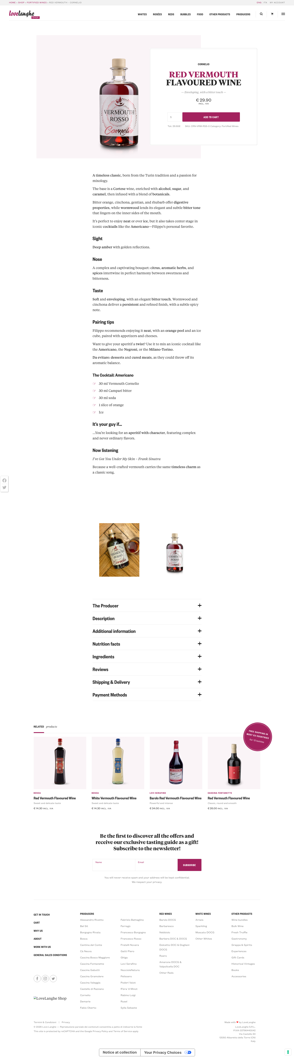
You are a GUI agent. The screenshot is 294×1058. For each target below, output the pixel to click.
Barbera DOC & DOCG (173, 938)
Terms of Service (122, 1031)
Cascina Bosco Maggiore (95, 957)
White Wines (203, 913)
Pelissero (126, 976)
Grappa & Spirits (242, 944)
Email (141, 862)
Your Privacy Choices (163, 1052)
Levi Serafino (158, 793)
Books (235, 970)
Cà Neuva (86, 951)
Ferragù (125, 926)
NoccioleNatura (130, 970)
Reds (171, 14)
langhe (21, 14)
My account (277, 2)
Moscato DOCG (204, 932)
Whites (142, 14)
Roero (163, 955)
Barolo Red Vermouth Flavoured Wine (176, 798)
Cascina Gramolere (92, 976)
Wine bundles (240, 919)
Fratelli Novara (130, 944)
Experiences (239, 951)
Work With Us (42, 947)
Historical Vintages (243, 963)
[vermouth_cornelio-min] (118, 96)
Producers (243, 14)
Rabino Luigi (128, 995)
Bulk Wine (238, 926)
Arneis (199, 919)
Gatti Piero (127, 951)
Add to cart (211, 117)
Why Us (38, 930)
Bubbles (185, 14)
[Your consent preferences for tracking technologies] (288, 1052)
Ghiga (124, 957)
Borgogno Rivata (90, 932)
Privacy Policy (100, 1031)
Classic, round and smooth (222, 803)
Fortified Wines (37, 2)
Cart (37, 922)
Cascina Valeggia (90, 982)
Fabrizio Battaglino (132, 919)
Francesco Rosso (131, 938)
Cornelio (85, 995)
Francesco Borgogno (133, 932)
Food (200, 14)
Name (98, 862)
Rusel (124, 1001)
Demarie (85, 1001)
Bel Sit (84, 926)
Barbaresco (166, 926)
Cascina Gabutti (90, 970)
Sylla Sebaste (129, 1007)
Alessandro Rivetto (92, 919)
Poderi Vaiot (128, 982)
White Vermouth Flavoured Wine (114, 798)
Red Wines (165, 913)
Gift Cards (238, 957)
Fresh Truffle (240, 932)
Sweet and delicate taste (47, 803)
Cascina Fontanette (220, 793)
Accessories (239, 976)
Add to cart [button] (43, 815)
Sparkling (201, 926)
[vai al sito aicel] (50, 1002)
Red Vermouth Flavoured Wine (55, 798)
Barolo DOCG (167, 919)
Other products (219, 14)
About (38, 938)
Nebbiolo (164, 932)
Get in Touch (42, 914)
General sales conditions (50, 955)
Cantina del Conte (91, 944)
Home (12, 2)
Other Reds (166, 972)
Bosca (37, 793)
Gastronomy (239, 938)
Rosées (157, 14)
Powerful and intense (161, 803)
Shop (21, 2)
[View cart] (272, 14)
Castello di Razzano (92, 988)
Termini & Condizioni (45, 1022)
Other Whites (203, 938)
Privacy (66, 1022)
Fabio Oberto (88, 1007)
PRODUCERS (87, 913)
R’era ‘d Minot (129, 988)
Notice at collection (120, 1052)
